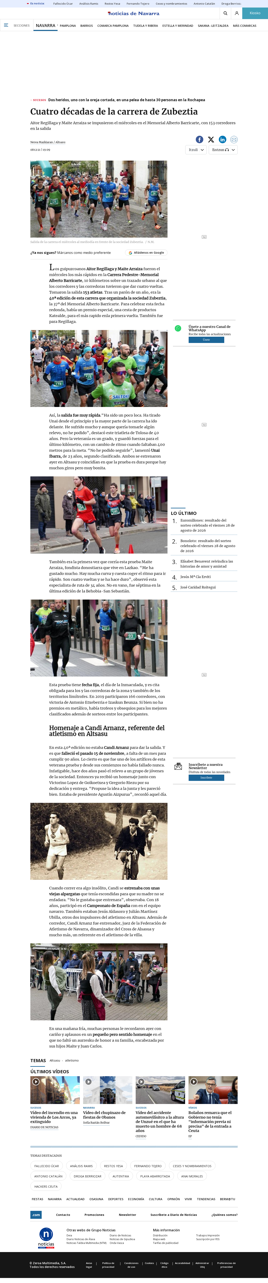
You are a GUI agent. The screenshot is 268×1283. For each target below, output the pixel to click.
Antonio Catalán (48, 1176)
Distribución (160, 1235)
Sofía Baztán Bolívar (96, 1122)
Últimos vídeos (49, 1071)
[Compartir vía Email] (234, 140)
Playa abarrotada (155, 1176)
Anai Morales (192, 1176)
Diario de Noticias (120, 1235)
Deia (69, 1235)
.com (36, 1215)
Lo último (184, 513)
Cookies (149, 1263)
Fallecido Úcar (46, 1166)
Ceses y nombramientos (192, 1166)
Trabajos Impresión (208, 1235)
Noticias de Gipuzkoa (122, 1239)
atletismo (72, 1060)
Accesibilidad (182, 1263)
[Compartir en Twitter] (211, 140)
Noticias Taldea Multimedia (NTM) (86, 1243)
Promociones (94, 1215)
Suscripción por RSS (207, 1239)
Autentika (121, 1176)
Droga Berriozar (87, 1176)
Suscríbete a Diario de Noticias (174, 1215)
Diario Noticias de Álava (81, 1239)
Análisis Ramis (81, 1166)
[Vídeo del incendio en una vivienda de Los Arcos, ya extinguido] (55, 1090)
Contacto (63, 1215)
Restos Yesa (113, 1166)
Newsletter (127, 1215)
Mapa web (159, 1239)
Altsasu (55, 1060)
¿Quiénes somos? (224, 1215)
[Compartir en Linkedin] (222, 140)
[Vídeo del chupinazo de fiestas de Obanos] (108, 1090)
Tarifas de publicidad (165, 1243)
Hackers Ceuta (46, 1186)
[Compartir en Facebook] (199, 140)
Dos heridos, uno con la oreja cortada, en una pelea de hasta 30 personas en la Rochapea (126, 100)
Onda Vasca (117, 1243)
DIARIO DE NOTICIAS (44, 1127)
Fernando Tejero (148, 1166)
